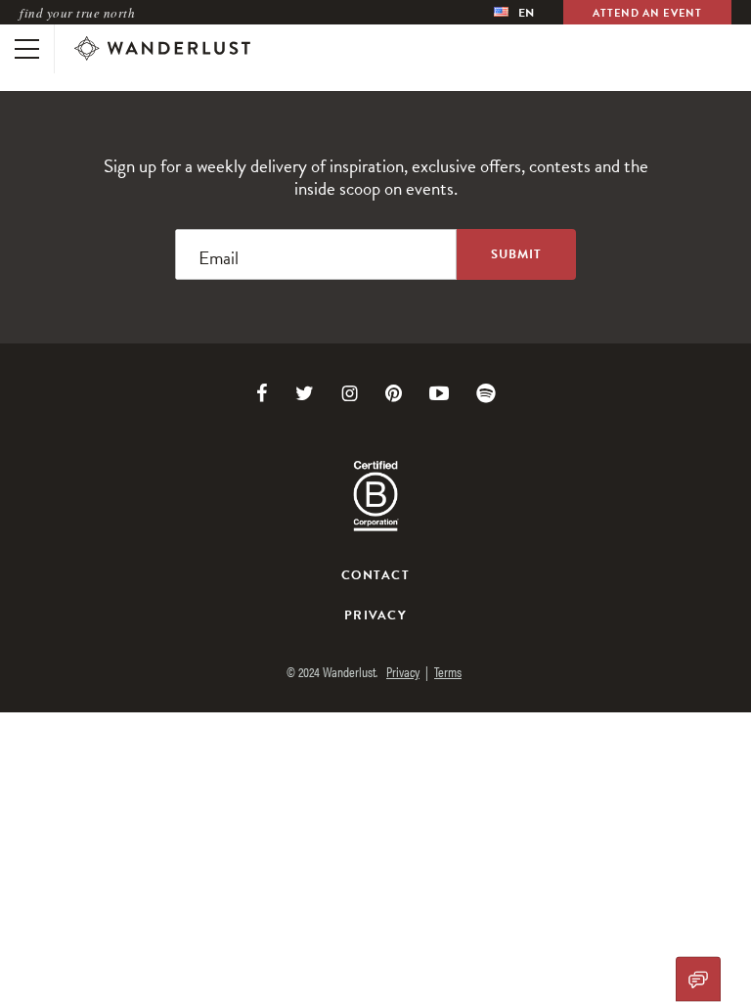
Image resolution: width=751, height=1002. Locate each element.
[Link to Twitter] (304, 393)
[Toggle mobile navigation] (27, 49)
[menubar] (514, 12)
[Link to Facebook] (262, 393)
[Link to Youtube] (439, 393)
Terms (448, 671)
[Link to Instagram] (349, 393)
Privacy (375, 615)
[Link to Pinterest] (393, 393)
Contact (375, 575)
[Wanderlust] (162, 49)
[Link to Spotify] (486, 393)
